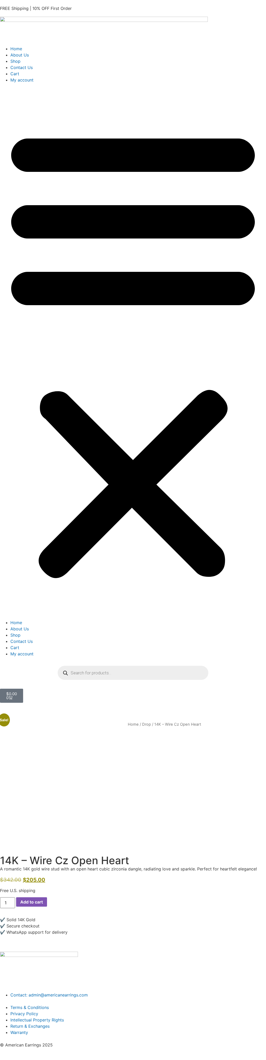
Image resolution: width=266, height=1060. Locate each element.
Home (16, 48)
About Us (19, 55)
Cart (14, 73)
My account (22, 80)
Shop (15, 61)
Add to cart (31, 902)
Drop (146, 724)
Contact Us (21, 67)
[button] (133, 351)
